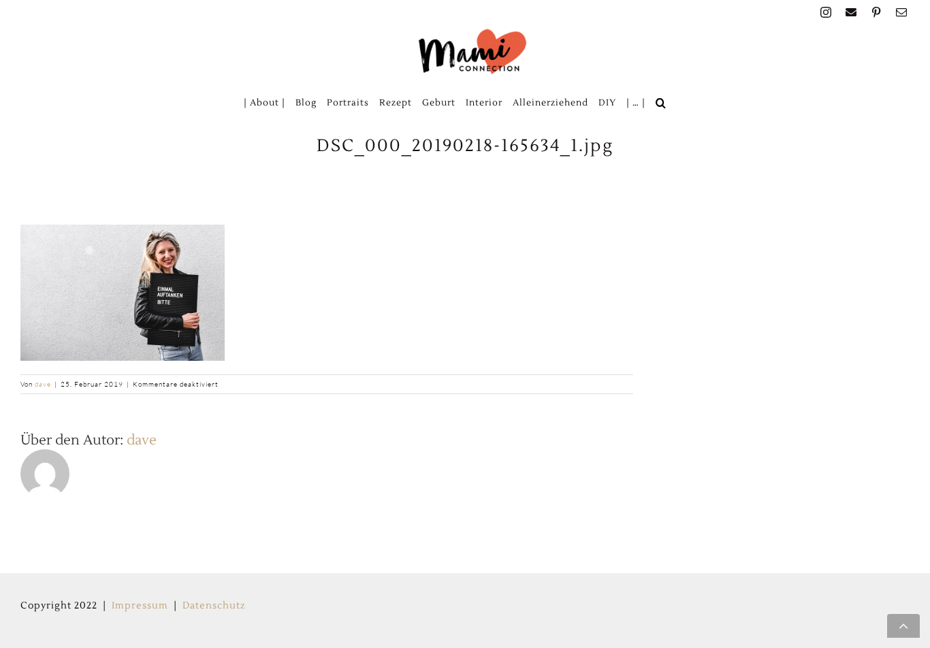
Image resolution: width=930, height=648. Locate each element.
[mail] (902, 12)
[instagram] (826, 12)
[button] (661, 103)
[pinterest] (876, 12)
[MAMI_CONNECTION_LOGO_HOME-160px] (472, 33)
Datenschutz (214, 606)
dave (43, 384)
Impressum (140, 606)
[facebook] (851, 12)
